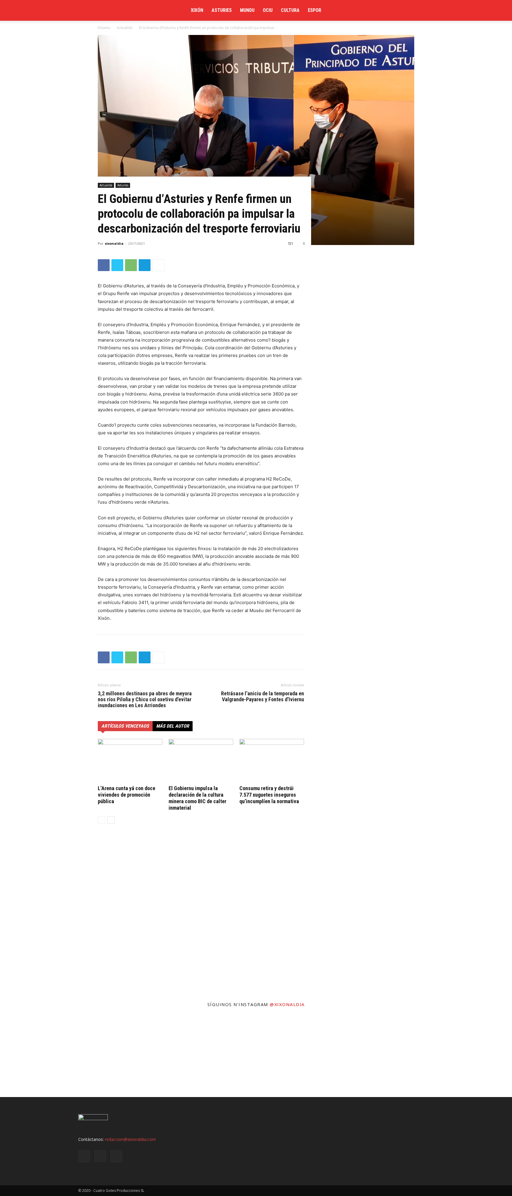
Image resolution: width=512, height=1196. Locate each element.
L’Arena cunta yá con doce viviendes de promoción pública (126, 794)
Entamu (104, 27)
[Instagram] (393, 10)
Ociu (268, 10)
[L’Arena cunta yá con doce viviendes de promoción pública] (130, 761)
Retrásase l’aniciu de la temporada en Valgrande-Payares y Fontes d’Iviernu (262, 696)
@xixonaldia (287, 1004)
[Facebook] (378, 10)
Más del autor (172, 726)
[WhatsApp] (131, 265)
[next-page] (111, 820)
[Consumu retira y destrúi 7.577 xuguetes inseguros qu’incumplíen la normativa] (271, 761)
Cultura (290, 10)
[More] (158, 265)
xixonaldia (114, 243)
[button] (427, 11)
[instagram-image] (42, 1054)
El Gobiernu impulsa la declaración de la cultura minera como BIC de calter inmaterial (197, 798)
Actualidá (124, 27)
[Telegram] (145, 265)
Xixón (197, 10)
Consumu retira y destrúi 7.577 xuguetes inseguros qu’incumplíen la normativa (269, 794)
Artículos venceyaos (125, 726)
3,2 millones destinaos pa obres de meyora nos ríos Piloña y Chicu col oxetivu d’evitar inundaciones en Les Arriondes (145, 699)
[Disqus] (201, 918)
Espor (314, 10)
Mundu (247, 10)
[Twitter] (408, 10)
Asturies (222, 10)
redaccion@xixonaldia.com (130, 1139)
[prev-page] (101, 820)
